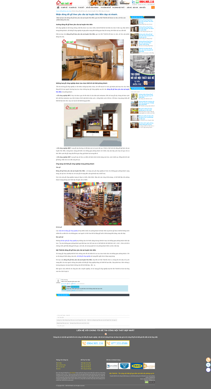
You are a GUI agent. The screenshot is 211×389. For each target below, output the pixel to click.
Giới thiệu (59, 363)
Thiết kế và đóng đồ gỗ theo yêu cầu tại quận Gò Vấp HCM (146, 50)
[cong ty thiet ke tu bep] (109, 3)
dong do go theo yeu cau (63, 323)
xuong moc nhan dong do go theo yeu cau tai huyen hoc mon (71, 320)
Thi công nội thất (118, 7)
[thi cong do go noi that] (143, 3)
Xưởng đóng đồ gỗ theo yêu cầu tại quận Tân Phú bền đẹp (146, 21)
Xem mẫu (142, 7)
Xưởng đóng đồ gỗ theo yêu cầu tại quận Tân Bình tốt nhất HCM (146, 28)
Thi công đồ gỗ (106, 7)
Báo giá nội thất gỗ (86, 366)
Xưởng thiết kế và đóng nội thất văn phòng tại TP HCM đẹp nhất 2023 (146, 103)
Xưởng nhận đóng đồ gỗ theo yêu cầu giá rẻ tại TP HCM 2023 (146, 96)
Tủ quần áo (73, 7)
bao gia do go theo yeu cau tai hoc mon (79, 323)
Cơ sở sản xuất (60, 366)
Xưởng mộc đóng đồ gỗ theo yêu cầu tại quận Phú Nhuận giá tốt (146, 36)
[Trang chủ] (58, 7)
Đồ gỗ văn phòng (92, 7)
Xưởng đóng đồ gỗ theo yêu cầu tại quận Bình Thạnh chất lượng (145, 43)
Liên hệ (129, 7)
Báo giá (135, 7)
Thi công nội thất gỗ (86, 368)
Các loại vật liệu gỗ (86, 365)
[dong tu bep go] (142, 86)
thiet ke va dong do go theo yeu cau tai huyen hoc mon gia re (102, 320)
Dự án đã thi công (61, 365)
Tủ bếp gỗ (64, 7)
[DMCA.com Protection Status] (150, 382)
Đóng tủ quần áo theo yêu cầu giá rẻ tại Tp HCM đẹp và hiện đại (146, 117)
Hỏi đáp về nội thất (86, 363)
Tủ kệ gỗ (81, 7)
